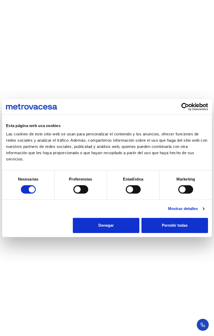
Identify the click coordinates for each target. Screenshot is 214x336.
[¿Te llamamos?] (203, 325)
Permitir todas (175, 225)
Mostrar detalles (183, 208)
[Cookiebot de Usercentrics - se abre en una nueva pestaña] (185, 107)
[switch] (80, 189)
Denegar (106, 225)
